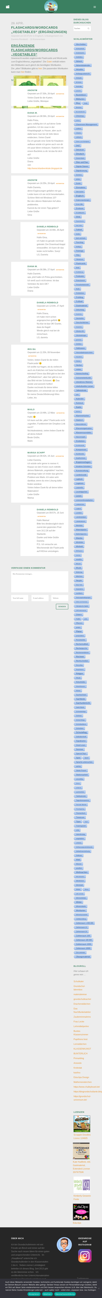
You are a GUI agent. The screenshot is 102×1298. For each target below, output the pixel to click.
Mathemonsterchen (83, 1082)
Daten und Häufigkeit (82, 141)
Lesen (78, 496)
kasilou (77, 1072)
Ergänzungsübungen (83, 200)
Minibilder (79, 542)
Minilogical (79, 551)
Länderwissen (80, 521)
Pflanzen (79, 623)
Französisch (80, 280)
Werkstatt (79, 885)
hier (23, 72)
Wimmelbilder (81, 898)
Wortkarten (80, 910)
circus (78, 120)
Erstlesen (79, 208)
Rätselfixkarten (80, 686)
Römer (78, 690)
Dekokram (80, 150)
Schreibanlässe (81, 724)
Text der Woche (81, 804)
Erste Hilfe (79, 204)
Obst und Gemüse (81, 602)
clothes (78, 128)
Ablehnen (47, 1294)
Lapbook (79, 479)
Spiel (78, 758)
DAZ (78, 146)
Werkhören (80, 881)
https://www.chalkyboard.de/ (87, 1087)
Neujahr (79, 580)
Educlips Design (81, 1077)
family (78, 234)
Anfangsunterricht (83, 74)
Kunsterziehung (82, 471)
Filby (78, 255)
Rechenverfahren (82, 652)
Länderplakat (81, 517)
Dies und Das (82, 162)
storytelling (79, 779)
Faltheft (79, 230)
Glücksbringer (81, 335)
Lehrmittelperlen (81, 1026)
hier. (40, 68)
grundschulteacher (82, 999)
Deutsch (80, 154)
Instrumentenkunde (83, 378)
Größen (79, 344)
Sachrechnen (81, 695)
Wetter (78, 889)
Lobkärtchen (80, 504)
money (78, 555)
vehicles (78, 843)
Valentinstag (80, 834)
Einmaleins (80, 187)
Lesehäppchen (81, 492)
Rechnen (80, 657)
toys (86, 821)
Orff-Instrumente (81, 610)
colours (78, 137)
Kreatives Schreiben (83, 466)
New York (79, 585)
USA (77, 830)
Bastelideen (81, 95)
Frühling (79, 297)
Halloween (80, 348)
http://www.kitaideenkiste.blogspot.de (44, 168)
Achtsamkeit (80, 48)
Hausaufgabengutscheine (84, 352)
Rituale (78, 678)
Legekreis (80, 483)
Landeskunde (81, 475)
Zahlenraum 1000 (83, 944)
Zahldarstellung (81, 919)
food (77, 268)
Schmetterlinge (81, 711)
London (79, 513)
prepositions (80, 635)
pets (85, 619)
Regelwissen (80, 669)
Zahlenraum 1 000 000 (84, 923)
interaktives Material (84, 382)
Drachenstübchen (82, 1004)
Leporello (79, 488)
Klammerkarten (82, 416)
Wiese (86, 889)
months (79, 559)
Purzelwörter (80, 640)
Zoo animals (80, 952)
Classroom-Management (86, 124)
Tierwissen (80, 817)
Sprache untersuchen (84, 762)
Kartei (78, 407)
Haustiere (79, 356)
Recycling (79, 665)
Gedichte (79, 314)
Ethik (78, 217)
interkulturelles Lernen (84, 386)
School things (80, 720)
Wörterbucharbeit (81, 914)
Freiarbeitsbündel (82, 285)
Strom (78, 783)
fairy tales (79, 225)
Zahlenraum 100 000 (84, 940)
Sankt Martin (80, 707)
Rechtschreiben (82, 661)
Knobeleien (80, 441)
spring (78, 766)
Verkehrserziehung (83, 851)
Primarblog (79, 1058)
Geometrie (80, 318)
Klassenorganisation (84, 428)
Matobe (79, 538)
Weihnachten (81, 872)
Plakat (79, 631)
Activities (79, 57)
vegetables (80, 838)
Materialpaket (81, 530)
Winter (79, 902)
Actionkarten (80, 53)
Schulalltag (81, 732)
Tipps (78, 821)
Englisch (39, 36)
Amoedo (78, 1063)
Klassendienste (81, 424)
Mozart (78, 563)
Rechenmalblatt (82, 644)
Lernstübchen (80, 1044)
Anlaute (79, 78)
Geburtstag (80, 310)
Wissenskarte (81, 906)
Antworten (60, 94)
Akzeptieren (34, 1294)
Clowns (78, 133)
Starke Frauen (81, 770)
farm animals (80, 238)
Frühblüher (80, 293)
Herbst (79, 365)
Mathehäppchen (81, 534)
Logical (78, 508)
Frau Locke (79, 1021)
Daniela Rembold (19, 39)
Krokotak (78, 1068)
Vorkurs (79, 855)
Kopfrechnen (80, 458)
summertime (80, 792)
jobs (77, 394)
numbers (79, 593)
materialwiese (80, 994)
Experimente (80, 221)
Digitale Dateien (82, 166)
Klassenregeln (80, 437)
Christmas (80, 116)
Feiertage (79, 251)
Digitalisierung (81, 171)
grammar (78, 339)
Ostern (79, 615)
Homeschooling (82, 373)
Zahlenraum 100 (83, 936)
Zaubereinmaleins (82, 1017)
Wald (78, 860)
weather (79, 868)
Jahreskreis (81, 390)
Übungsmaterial (83, 956)
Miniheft (79, 546)
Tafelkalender (81, 796)
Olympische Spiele (82, 606)
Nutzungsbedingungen (83, 597)
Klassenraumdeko (83, 433)
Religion (79, 674)
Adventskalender (83, 65)
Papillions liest (80, 1039)
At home (78, 82)
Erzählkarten (80, 212)
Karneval (79, 403)
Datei (49, 62)
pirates (78, 627)
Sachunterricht (83, 703)
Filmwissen (79, 259)
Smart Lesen (80, 745)
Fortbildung (79, 272)
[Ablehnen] (98, 1288)
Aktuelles (79, 69)
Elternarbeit (79, 191)
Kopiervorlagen (83, 462)
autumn (78, 90)
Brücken (79, 107)
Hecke (78, 361)
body (85, 103)
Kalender (80, 399)
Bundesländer (80, 111)
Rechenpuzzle (81, 648)
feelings (78, 246)
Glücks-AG (80, 331)
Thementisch (80, 813)
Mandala (79, 525)
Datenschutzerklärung (65, 1294)
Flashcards (80, 263)
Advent (79, 61)
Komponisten (81, 450)
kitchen (78, 411)
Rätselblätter (80, 682)
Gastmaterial (81, 305)
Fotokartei (80, 276)
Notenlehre (79, 589)
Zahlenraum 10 (81, 927)
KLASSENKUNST (82, 1049)
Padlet (78, 619)
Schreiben (80, 728)
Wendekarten (80, 876)
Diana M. (32, 113)
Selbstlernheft (81, 737)
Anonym (32, 90)
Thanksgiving (80, 809)
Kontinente (80, 454)
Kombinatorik (80, 445)
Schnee (79, 716)
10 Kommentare (37, 39)
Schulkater (79, 981)
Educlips (77, 1223)
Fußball (79, 301)
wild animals (79, 893)
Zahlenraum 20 (81, 931)
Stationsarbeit (82, 775)
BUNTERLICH (81, 1053)
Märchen (79, 576)
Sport (86, 758)
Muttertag (79, 572)
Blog (78, 103)
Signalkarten (81, 741)
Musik (78, 568)
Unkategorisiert (51, 36)
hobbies (78, 369)
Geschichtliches (82, 323)
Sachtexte (80, 699)
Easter (78, 183)
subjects (78, 787)
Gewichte (79, 327)
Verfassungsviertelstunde (84, 847)
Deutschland (80, 158)
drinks (78, 179)
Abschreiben (81, 44)
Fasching (79, 242)
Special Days (81, 754)
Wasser (79, 864)
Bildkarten (80, 99)
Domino (79, 175)
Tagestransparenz (82, 800)
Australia (79, 86)
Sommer (79, 749)
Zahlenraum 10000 (83, 948)
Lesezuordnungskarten (84, 500)
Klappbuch (79, 420)
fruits (78, 289)
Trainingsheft (81, 826)
